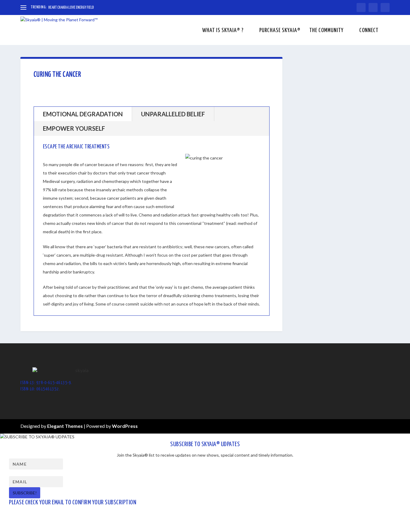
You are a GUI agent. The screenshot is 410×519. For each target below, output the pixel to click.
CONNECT (368, 30)
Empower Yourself (74, 128)
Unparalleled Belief (173, 114)
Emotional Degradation (83, 114)
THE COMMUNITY (326, 30)
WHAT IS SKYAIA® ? (223, 30)
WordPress (125, 426)
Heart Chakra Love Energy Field (71, 8)
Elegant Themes (65, 426)
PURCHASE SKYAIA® (279, 30)
